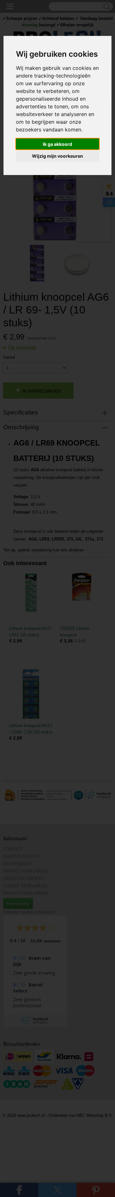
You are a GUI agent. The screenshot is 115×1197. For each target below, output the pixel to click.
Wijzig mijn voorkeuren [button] (57, 156)
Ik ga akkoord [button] (57, 144)
